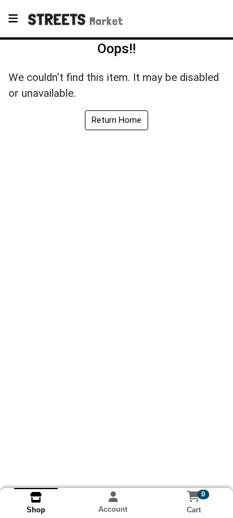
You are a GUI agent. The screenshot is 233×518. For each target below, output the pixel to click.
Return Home (116, 120)
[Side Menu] (13, 18)
